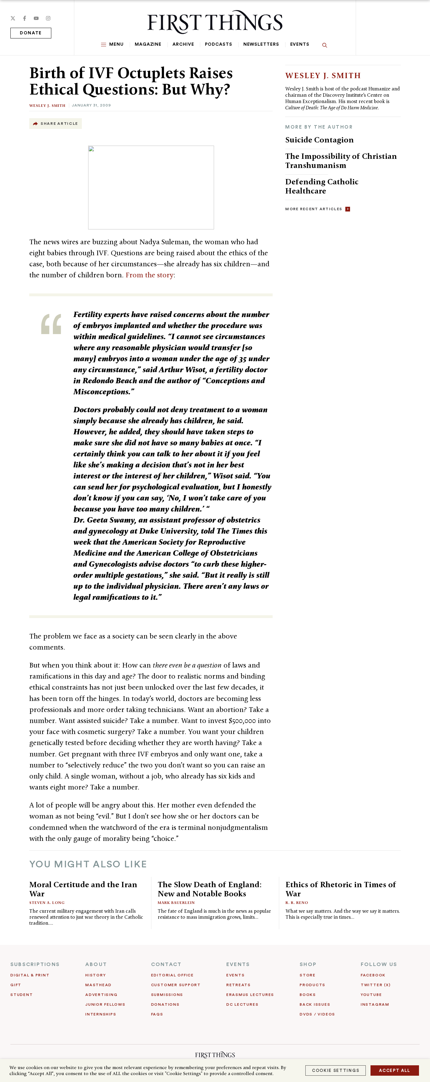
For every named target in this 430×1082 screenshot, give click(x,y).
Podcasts (218, 44)
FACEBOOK (373, 975)
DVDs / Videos (317, 1014)
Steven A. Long (47, 902)
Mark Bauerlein (176, 902)
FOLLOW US (379, 964)
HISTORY (95, 975)
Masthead (98, 985)
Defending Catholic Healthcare (322, 186)
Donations (165, 1004)
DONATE (31, 33)
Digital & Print (30, 975)
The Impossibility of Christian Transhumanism (341, 160)
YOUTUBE (371, 995)
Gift (15, 985)
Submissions (167, 995)
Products (312, 985)
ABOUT (96, 964)
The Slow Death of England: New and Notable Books (210, 889)
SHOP (308, 964)
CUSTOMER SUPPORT (176, 985)
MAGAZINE (148, 44)
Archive (183, 44)
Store (308, 975)
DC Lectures (242, 1004)
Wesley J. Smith (47, 105)
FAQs (157, 1014)
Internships (100, 1014)
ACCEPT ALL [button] (394, 1070)
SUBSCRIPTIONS (35, 964)
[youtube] (36, 18)
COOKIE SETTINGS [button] (335, 1070)
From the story (149, 274)
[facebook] (24, 18)
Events (299, 44)
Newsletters (261, 44)
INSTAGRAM (375, 1004)
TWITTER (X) (376, 985)
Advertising (101, 995)
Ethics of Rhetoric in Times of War (341, 889)
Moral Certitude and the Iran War (83, 889)
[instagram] (48, 18)
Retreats (238, 985)
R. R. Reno (297, 902)
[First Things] (214, 22)
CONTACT (166, 964)
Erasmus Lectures (250, 995)
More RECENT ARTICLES (313, 209)
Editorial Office (172, 975)
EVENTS (238, 964)
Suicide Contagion (319, 140)
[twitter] (12, 18)
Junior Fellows (105, 1004)
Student (21, 995)
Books (308, 995)
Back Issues (315, 1004)
